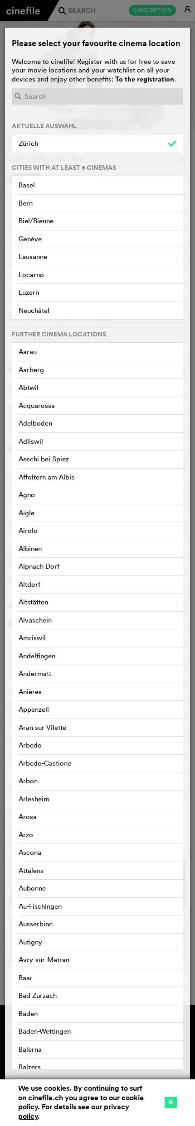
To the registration (144, 79)
